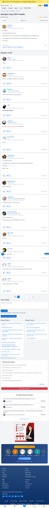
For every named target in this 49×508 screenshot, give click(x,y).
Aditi (8, 105)
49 (30, 297)
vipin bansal (10, 233)
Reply (10, 47)
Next (33, 297)
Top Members (5, 485)
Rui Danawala (10, 137)
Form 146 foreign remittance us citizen (11, 349)
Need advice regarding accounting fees (11, 380)
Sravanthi (9, 89)
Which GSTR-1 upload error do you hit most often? (14, 365)
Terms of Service (40, 501)
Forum (3, 470)
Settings (4, 476)
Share (15, 47)
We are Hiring (14, 501)
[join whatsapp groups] (19, 496)
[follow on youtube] (16, 496)
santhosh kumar (11, 181)
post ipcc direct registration (33, 327)
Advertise (31, 501)
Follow (21, 47)
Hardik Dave (10, 197)
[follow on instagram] (9, 496)
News (26, 468)
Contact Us (29, 504)
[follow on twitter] (3, 496)
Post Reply (4, 310)
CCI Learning (28, 483)
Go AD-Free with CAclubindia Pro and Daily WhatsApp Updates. (24, 1)
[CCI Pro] (24, 432)
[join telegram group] (22, 496)
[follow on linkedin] (13, 496)
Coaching (10, 8)
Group (28, 485)
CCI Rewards (5, 487)
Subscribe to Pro (25, 458)
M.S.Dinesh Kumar (11, 212)
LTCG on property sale (7, 370)
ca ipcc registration (31, 338)
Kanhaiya (9, 25)
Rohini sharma (10, 73)
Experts (27, 470)
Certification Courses (30, 476)
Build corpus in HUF (7, 375)
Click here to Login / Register (9, 316)
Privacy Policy (20, 504)
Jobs (21, 8)
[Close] (47, 2)
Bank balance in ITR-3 (7, 327)
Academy (4, 8)
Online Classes (24, 395)
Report (45, 45)
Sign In (45, 5)
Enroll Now (43, 401)
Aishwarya (10, 121)
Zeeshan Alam (10, 155)
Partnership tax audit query (8, 342)
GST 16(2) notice (6, 351)
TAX (3, 479)
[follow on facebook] (6, 496)
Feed (3, 481)
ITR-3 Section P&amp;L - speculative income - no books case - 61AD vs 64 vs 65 (22, 372)
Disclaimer (12, 504)
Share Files (27, 472)
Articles (4, 468)
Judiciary (4, 474)
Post (14, 358)
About (6, 501)
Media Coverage (23, 501)
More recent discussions (7, 358)
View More (42, 384)
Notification (28, 474)
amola (8, 57)
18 (5, 47)
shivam (9, 263)
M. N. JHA (9, 248)
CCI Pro (27, 487)
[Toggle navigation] (11, 5)
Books (16, 8)
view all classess (24, 419)
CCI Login (36, 504)
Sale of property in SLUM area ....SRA (11, 367)
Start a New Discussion (24, 388)
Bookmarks (5, 483)
